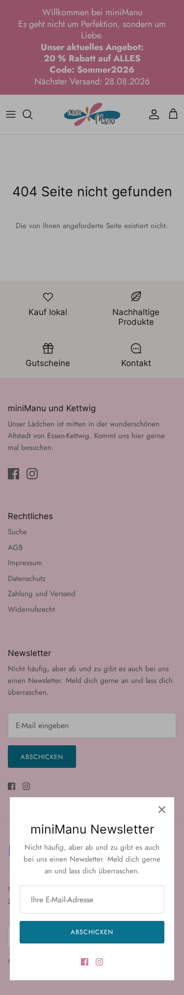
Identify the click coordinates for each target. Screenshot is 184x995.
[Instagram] (99, 962)
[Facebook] (84, 962)
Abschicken (92, 932)
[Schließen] (162, 809)
